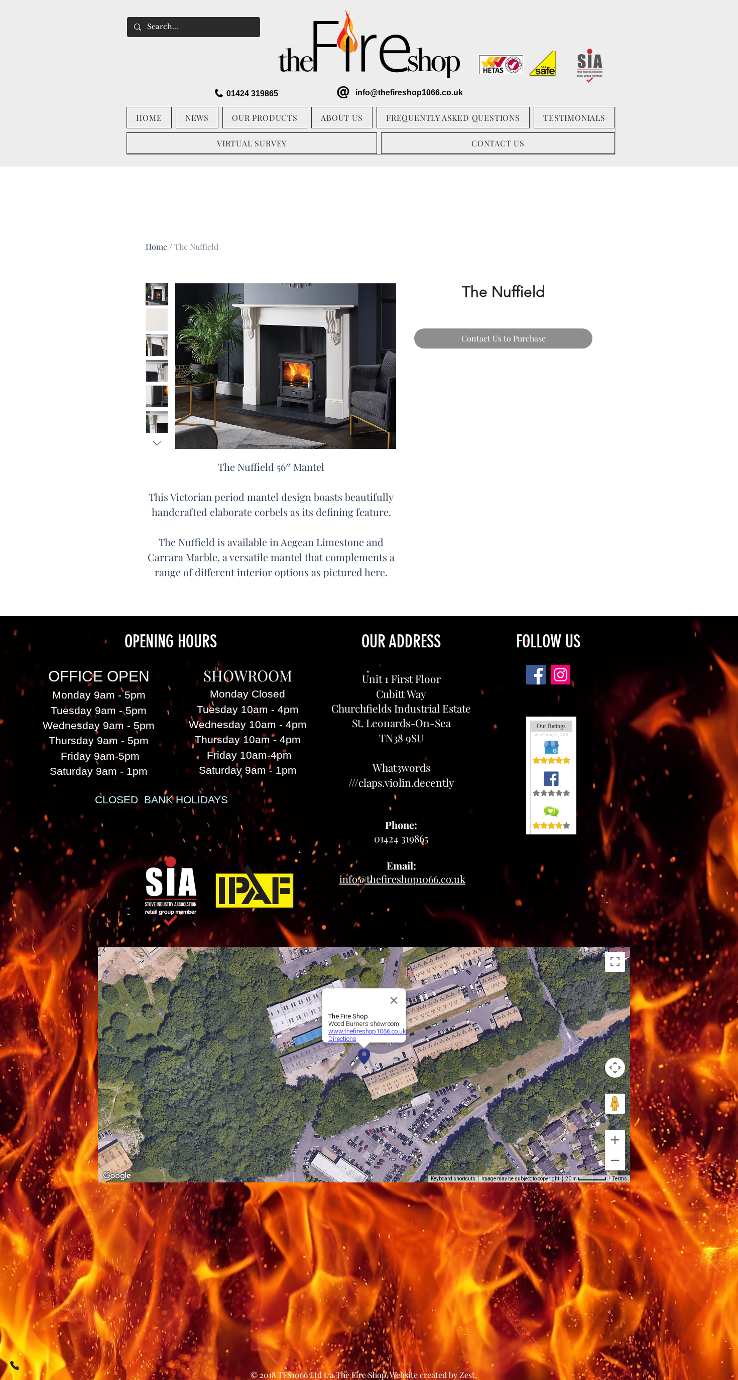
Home (156, 246)
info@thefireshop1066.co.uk (409, 92)
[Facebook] (536, 674)
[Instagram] (560, 674)
